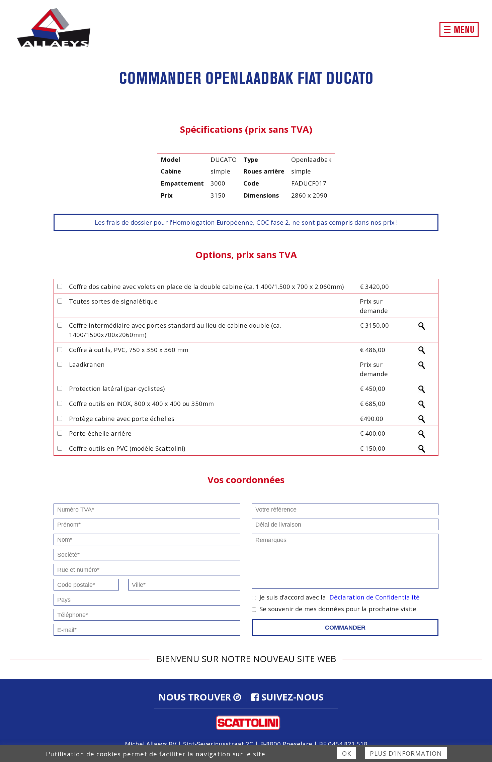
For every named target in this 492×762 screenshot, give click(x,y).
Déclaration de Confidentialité (374, 597)
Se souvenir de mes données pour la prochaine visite (337, 609)
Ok (346, 753)
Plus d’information (406, 753)
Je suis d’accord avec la (339, 597)
